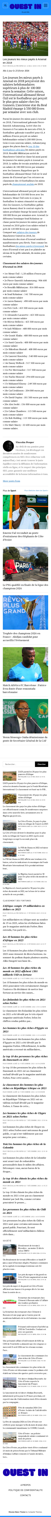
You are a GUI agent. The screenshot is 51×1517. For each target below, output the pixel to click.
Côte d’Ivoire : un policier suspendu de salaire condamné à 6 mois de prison (33, 1436)
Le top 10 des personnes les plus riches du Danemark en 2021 (25, 1058)
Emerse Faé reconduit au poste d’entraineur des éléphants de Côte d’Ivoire (23, 536)
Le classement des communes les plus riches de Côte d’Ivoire (33, 1357)
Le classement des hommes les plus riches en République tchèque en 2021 (25, 1086)
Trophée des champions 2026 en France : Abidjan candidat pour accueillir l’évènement (21, 637)
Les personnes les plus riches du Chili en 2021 (24, 1211)
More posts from (11, 480)
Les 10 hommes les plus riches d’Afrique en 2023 (20, 938)
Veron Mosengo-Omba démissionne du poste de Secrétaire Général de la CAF (25, 738)
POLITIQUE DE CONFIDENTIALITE (25, 1490)
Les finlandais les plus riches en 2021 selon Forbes (24, 1001)
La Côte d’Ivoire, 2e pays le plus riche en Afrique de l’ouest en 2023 (33, 822)
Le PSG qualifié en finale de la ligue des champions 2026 (25, 586)
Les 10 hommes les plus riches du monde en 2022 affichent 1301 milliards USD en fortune (22, 971)
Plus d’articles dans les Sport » (36, 490)
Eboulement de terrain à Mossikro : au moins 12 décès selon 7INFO (31, 1248)
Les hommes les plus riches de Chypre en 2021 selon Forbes (24, 1114)
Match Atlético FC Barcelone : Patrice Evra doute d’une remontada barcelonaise (24, 688)
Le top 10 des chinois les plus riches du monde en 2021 (25, 1180)
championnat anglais (23, 184)
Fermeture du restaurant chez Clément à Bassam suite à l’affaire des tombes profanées (33, 1300)
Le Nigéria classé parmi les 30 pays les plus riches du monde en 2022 (32, 876)
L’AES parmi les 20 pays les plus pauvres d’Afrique (32, 773)
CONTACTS (25, 1495)
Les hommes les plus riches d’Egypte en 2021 (25, 1029)
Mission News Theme (17, 1512)
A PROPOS (26, 1484)
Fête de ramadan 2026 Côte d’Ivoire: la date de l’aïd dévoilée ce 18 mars (32, 1410)
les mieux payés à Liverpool (29, 246)
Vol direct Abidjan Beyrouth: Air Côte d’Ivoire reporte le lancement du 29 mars (32, 1381)
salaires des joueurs (26, 232)
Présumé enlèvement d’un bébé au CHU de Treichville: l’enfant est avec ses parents (33, 1329)
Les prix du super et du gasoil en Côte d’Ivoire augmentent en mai (32, 1275)
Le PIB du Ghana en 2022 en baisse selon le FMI (33, 849)
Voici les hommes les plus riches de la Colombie (24, 1145)
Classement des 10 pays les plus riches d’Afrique (32, 796)
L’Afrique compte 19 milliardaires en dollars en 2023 (24, 907)
